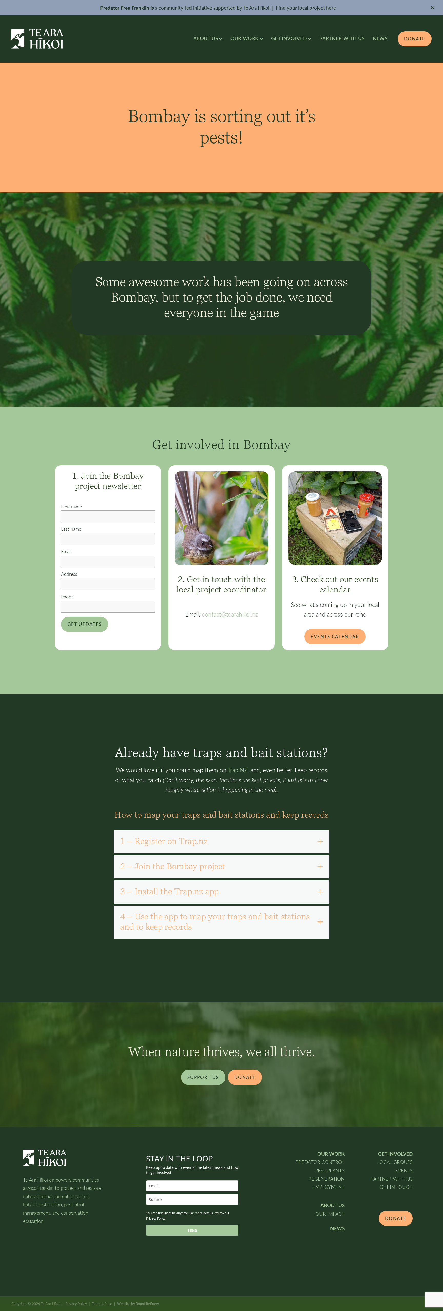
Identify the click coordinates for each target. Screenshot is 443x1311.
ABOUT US (206, 38)
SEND (192, 1230)
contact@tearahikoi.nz (230, 614)
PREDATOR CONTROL (320, 1162)
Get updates (84, 624)
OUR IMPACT (330, 1214)
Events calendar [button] (335, 636)
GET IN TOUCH (396, 1187)
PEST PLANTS (330, 1170)
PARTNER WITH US (342, 38)
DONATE (414, 39)
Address (69, 574)
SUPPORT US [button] (203, 1077)
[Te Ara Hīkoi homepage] (53, 39)
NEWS (380, 38)
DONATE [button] (245, 1077)
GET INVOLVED (289, 38)
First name (71, 507)
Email (66, 551)
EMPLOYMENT (328, 1187)
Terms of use (102, 1303)
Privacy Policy (76, 1303)
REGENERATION (326, 1178)
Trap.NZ (238, 770)
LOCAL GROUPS (395, 1162)
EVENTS (404, 1170)
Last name (71, 529)
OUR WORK (245, 38)
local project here (317, 7)
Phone (67, 597)
